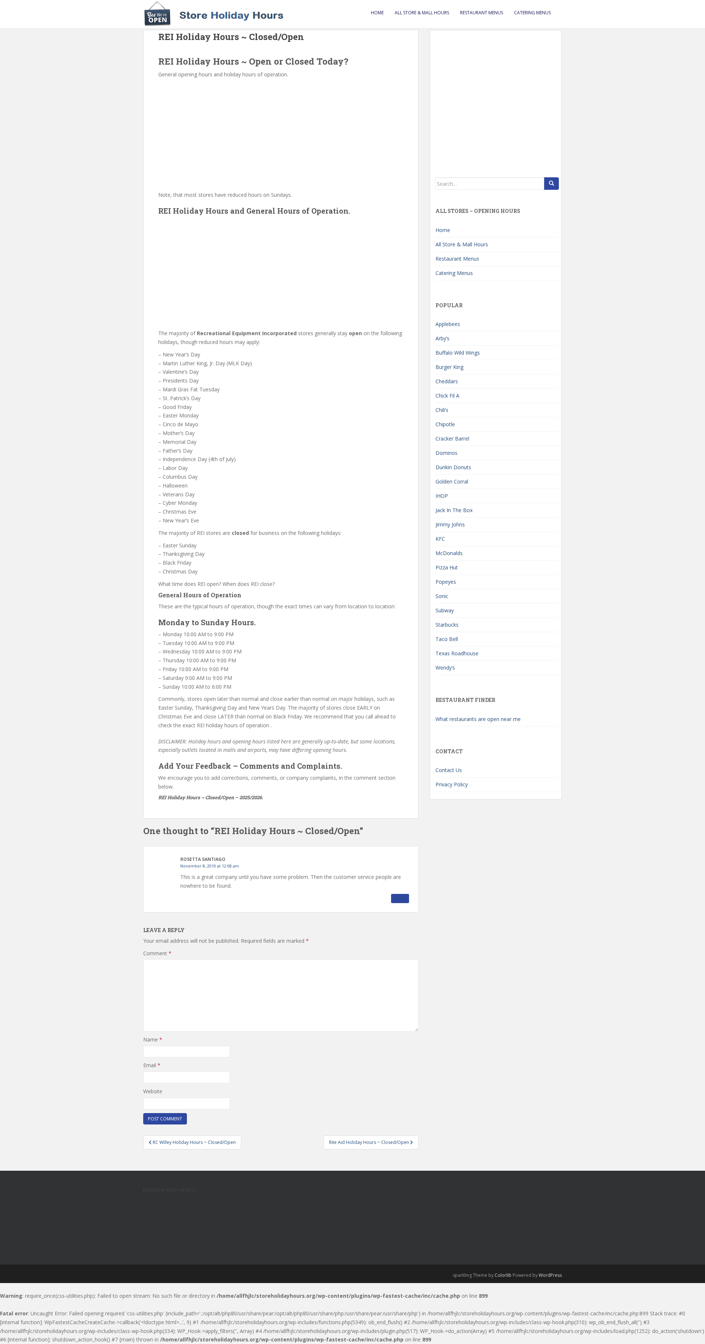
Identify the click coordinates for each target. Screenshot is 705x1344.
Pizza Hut (446, 567)
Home (377, 13)
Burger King (449, 366)
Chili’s (441, 409)
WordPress (550, 1275)
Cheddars (446, 381)
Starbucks (447, 624)
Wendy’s (445, 667)
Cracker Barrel (452, 438)
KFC (440, 538)
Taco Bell (446, 638)
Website (152, 1091)
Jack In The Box (454, 510)
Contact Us (448, 770)
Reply (400, 898)
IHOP (441, 495)
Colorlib (503, 1275)
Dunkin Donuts (453, 467)
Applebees (447, 323)
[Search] (551, 183)
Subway (444, 610)
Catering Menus (532, 13)
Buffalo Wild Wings (457, 352)
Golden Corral (451, 481)
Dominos (446, 452)
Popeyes (445, 581)
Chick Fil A (447, 395)
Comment (157, 953)
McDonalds (449, 553)
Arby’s (442, 338)
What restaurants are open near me (478, 719)
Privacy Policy (451, 784)
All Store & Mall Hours (422, 13)
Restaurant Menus (481, 13)
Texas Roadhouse (456, 653)
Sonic (441, 596)
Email (151, 1065)
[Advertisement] (281, 134)
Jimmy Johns (450, 524)
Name (152, 1039)
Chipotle (445, 424)
